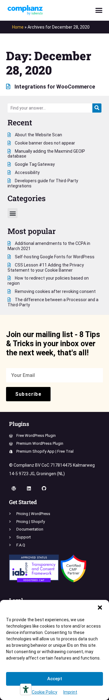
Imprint (70, 692)
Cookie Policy (44, 692)
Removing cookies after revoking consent (55, 291)
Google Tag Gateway (34, 164)
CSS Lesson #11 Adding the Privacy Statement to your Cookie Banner (46, 268)
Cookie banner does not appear (44, 143)
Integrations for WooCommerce (54, 86)
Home (18, 27)
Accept (54, 678)
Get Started (23, 502)
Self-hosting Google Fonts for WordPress (54, 256)
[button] (100, 607)
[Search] (96, 108)
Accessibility (27, 172)
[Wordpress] (13, 488)
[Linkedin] (28, 488)
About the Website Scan (38, 134)
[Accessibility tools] (25, 689)
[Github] (43, 488)
